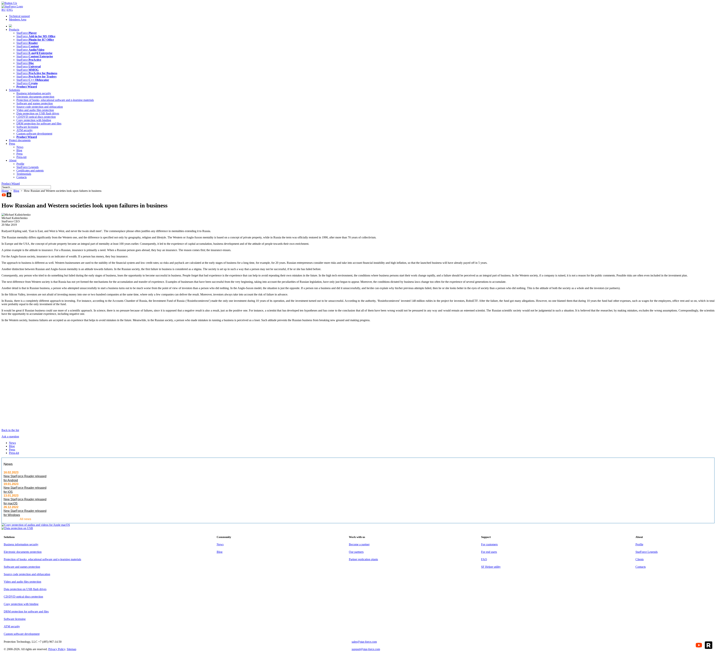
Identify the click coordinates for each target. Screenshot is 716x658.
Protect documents (20, 140)
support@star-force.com (366, 649)
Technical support (19, 16)
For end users (489, 551)
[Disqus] (358, 374)
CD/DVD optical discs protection (36, 116)
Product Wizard (10, 183)
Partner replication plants (363, 559)
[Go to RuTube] (9, 195)
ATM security (24, 130)
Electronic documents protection (35, 96)
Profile (20, 163)
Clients (639, 559)
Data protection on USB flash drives (37, 113)
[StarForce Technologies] (12, 6)
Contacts (21, 177)
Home (5, 190)
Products (14, 29)
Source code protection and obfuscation (39, 106)
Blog (19, 150)
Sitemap (71, 649)
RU (3, 9)
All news (25, 519)
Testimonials (23, 173)
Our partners (356, 551)
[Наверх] (9, 3)
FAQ (484, 559)
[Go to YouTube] (3, 195)
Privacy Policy (56, 649)
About (12, 160)
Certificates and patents (30, 170)
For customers (489, 544)
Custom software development (34, 133)
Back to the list (10, 430)
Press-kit (21, 157)
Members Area (17, 19)
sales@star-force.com (364, 641)
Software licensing (27, 126)
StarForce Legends (27, 167)
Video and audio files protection (35, 110)
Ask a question (10, 436)
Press (12, 143)
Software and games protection (34, 103)
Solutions (14, 90)
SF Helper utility (491, 566)
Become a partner (359, 544)
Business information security (33, 93)
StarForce (26, 32)
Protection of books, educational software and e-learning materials (55, 100)
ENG (10, 9)
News (19, 147)
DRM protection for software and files (38, 123)
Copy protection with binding (33, 120)
